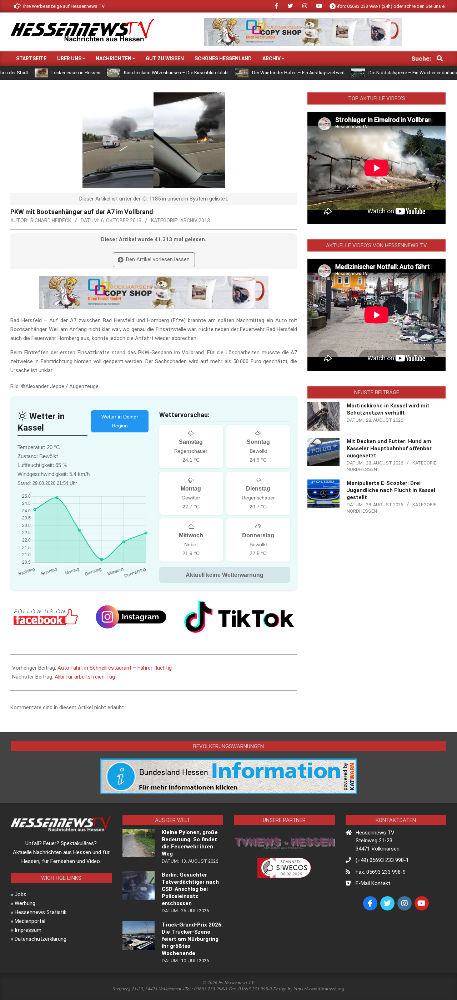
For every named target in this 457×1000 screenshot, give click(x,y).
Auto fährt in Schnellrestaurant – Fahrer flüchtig (114, 668)
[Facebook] (46, 617)
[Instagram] (131, 617)
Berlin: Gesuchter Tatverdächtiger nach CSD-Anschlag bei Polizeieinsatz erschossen (190, 889)
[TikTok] (239, 617)
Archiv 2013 (195, 220)
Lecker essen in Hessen (48, 72)
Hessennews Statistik (40, 912)
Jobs (20, 894)
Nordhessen (362, 469)
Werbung (25, 903)
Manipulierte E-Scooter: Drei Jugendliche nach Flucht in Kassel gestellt (391, 490)
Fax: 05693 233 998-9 (381, 872)
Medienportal (30, 921)
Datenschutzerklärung (40, 939)
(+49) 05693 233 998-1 (382, 860)
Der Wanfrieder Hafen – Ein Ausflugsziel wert (271, 72)
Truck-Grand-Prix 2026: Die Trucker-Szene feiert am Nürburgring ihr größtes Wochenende (192, 939)
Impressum (28, 930)
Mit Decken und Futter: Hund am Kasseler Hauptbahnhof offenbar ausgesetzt (389, 448)
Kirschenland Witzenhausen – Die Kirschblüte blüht (148, 72)
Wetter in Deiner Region (119, 421)
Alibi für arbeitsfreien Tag (85, 677)
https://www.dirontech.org (319, 988)
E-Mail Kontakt (373, 883)
